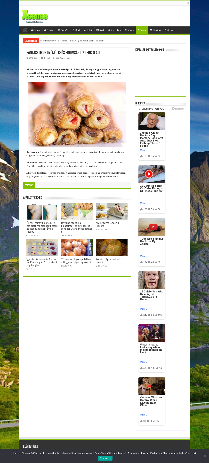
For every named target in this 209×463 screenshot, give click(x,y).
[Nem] (205, 456)
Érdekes (50, 30)
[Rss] (188, 3)
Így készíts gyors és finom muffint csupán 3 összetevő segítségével (41, 262)
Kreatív (131, 30)
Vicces (170, 30)
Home (25, 29)
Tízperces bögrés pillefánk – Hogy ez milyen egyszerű (76, 261)
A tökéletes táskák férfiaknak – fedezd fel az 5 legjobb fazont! (67, 40)
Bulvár (90, 30)
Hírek (101, 30)
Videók (37, 30)
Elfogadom (105, 458)
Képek (77, 30)
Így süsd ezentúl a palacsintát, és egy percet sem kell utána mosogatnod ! (76, 227)
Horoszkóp (116, 30)
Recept (143, 30)
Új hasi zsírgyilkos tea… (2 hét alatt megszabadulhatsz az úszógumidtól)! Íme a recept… (41, 227)
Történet (157, 30)
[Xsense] (42, 15)
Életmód (64, 30)
